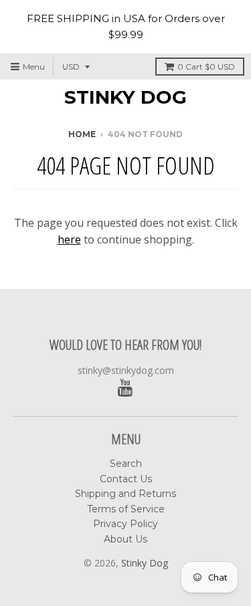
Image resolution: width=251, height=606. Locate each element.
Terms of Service (126, 509)
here (69, 239)
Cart (206, 67)
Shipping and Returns (125, 494)
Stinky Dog (125, 97)
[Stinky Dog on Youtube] (125, 388)
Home (82, 134)
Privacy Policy (125, 524)
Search (126, 464)
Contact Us (126, 479)
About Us (125, 539)
